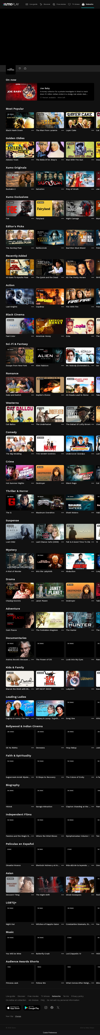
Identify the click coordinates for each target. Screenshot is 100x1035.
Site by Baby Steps (87, 1028)
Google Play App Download (32, 1008)
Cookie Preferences (50, 1033)
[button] (50, 92)
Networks (89, 4)
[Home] (11, 4)
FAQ (42, 1000)
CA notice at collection (16, 1000)
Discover (47, 4)
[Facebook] (52, 1007)
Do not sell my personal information (63, 1000)
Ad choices (33, 1000)
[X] (58, 1007)
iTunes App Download (13, 1008)
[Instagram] (46, 1007)
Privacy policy (77, 996)
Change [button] (18, 1016)
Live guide (33, 4)
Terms (66, 996)
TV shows (76, 4)
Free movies (61, 4)
